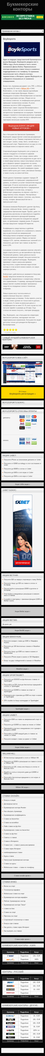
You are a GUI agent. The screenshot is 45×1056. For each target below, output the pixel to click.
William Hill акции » (22, 787)
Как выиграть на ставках (13, 931)
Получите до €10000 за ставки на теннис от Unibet (22, 725)
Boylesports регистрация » (22, 394)
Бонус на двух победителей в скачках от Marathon (22, 660)
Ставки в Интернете (11, 841)
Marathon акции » (22, 669)
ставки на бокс (9, 908)
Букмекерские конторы (22, 7)
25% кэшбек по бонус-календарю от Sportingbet (21, 700)
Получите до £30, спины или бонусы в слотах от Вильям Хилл (21, 767)
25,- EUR (36, 1037)
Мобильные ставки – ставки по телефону (19, 867)
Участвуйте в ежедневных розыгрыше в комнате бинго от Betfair (21, 594)
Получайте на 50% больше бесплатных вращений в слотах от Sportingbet (23, 685)
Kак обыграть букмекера (13, 811)
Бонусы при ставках (11, 923)
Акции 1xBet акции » (22, 484)
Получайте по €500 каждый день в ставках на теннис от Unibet (20, 734)
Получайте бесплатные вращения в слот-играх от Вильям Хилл (22, 778)
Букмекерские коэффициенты (15, 815)
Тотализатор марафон (12, 890)
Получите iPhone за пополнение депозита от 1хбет (22, 460)
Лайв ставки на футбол (12, 826)
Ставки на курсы (10, 864)
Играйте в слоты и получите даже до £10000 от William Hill (21, 773)
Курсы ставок (9, 856)
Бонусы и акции (9, 800)
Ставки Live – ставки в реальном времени (19, 845)
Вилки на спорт (9, 886)
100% (37, 959)
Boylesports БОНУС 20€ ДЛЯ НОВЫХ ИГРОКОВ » (21, 127)
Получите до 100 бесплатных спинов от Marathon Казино (22, 647)
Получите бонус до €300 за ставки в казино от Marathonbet (21, 652)
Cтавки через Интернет (12, 849)
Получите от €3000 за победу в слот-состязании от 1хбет (22, 464)
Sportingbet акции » (22, 709)
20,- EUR (36, 1016)
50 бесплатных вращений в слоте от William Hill (21, 758)
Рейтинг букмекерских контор (14, 901)
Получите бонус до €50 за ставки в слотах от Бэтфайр (20, 584)
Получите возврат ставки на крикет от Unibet (20, 739)
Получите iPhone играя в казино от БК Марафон (21, 657)
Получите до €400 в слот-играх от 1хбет (18, 472)
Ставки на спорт (10, 912)
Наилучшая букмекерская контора (16, 860)
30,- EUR (36, 1027)
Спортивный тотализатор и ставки (16, 920)
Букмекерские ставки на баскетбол (17, 830)
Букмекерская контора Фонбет (15, 808)
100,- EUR (36, 982)
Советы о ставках (10, 837)
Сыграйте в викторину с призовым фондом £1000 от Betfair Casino (23, 600)
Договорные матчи (10, 804)
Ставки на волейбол (11, 822)
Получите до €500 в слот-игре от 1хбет (18, 476)
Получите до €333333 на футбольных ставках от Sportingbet (21, 680)
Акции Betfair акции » (22, 611)
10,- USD (36, 989)
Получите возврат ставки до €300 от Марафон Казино (21, 641)
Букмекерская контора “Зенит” (15, 905)
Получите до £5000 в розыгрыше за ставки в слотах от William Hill (23, 762)
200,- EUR (36, 1034)
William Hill (25, 88)
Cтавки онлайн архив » (22, 876)
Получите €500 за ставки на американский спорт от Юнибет (22, 720)
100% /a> (36, 1030)
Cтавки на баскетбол (11, 819)
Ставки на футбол (10, 834)
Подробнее (24, 956)
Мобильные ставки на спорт (14, 894)
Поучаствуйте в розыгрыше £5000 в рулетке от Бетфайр (21, 589)
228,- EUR (36, 956)
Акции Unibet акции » (22, 747)
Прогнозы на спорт (11, 916)
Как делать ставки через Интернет (16, 927)
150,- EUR (36, 986)
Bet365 (5, 276)
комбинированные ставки (13, 852)
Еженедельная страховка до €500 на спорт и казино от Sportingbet (23, 696)
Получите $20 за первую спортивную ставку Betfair (22, 579)
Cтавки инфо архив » (22, 939)
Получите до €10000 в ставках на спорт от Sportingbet (19, 690)
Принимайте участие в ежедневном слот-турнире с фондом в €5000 (22, 729)
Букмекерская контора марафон (15, 897)
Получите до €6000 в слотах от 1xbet (17, 469)
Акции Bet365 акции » (22, 630)
